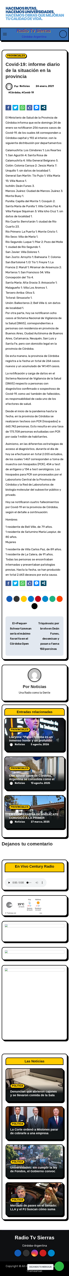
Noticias (25, 86)
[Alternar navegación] (5, 34)
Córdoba (15, 92)
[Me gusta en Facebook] (29, 107)
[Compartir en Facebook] (8, 107)
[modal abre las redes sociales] (43, 107)
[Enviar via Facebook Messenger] (36, 107)
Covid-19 (28, 92)
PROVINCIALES (16, 55)
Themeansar (34, 1271)
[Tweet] (15, 107)
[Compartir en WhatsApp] (22, 107)
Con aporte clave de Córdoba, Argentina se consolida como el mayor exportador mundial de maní (34, 779)
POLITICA (17, 1085)
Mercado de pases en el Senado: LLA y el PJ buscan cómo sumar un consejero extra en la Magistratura (33, 1211)
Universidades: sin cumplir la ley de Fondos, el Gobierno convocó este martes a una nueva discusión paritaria (33, 1173)
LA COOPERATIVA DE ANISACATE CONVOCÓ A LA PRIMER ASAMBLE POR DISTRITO (33, 818)
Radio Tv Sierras (33, 30)
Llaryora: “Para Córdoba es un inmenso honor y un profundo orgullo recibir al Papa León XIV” (32, 740)
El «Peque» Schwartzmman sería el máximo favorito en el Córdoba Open (20, 633)
